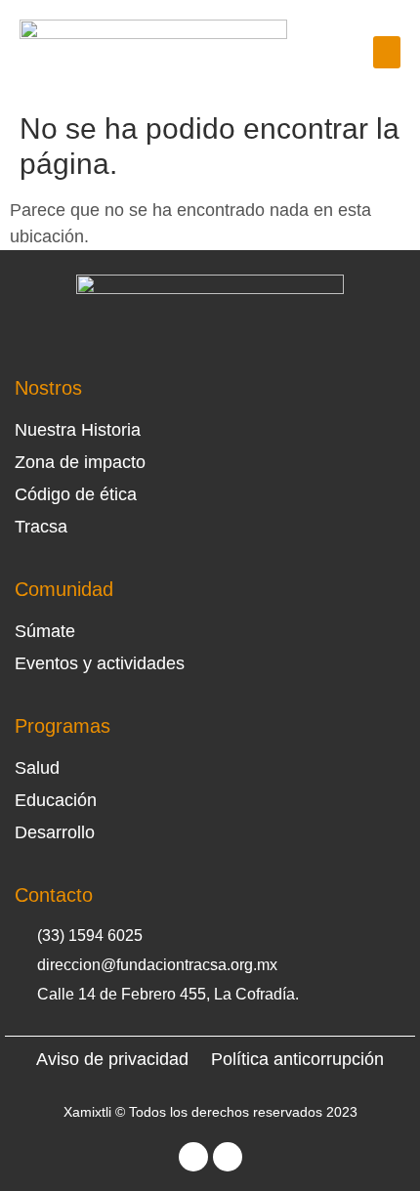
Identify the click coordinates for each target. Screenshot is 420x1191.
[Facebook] (193, 1156)
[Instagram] (227, 1156)
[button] (386, 52)
